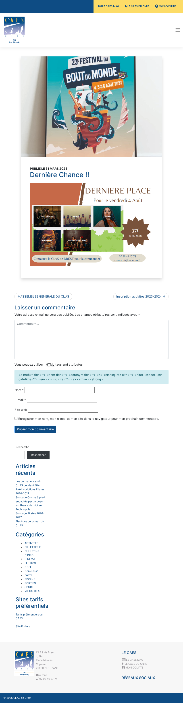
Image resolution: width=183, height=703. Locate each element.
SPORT (29, 587)
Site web (21, 410)
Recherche (22, 447)
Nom (19, 390)
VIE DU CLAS (33, 591)
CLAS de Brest (22, 697)
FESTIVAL (31, 563)
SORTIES (30, 583)
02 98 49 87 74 (48, 678)
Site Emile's (23, 626)
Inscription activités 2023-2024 (139, 296)
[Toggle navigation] (178, 30)
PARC (28, 575)
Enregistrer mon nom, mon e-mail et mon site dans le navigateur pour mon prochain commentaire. (88, 418)
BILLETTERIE (33, 547)
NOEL (28, 567)
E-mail (20, 400)
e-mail (43, 675)
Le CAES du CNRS (138, 6)
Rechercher (38, 455)
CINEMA (30, 559)
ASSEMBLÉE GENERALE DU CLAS (44, 296)
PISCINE (30, 579)
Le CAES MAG (110, 6)
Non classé (31, 571)
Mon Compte (167, 6)
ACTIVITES (31, 543)
